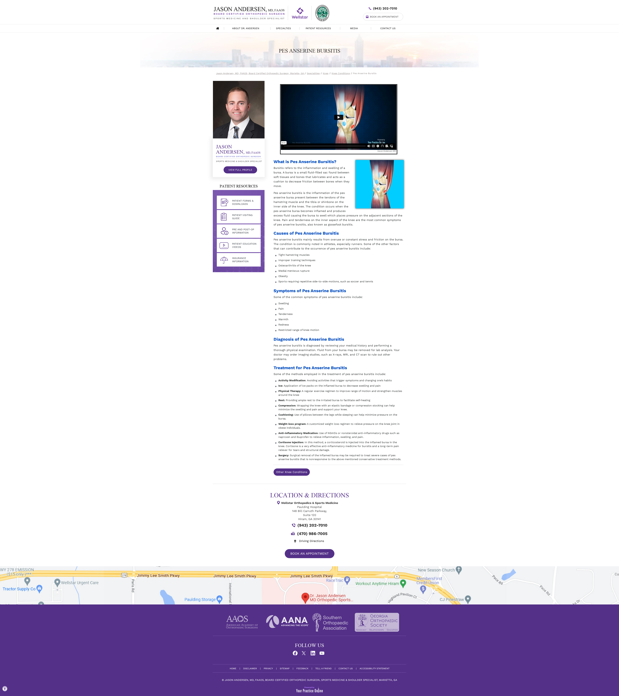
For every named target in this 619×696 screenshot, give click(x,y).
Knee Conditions (341, 73)
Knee (325, 73)
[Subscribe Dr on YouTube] (322, 654)
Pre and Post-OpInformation (243, 231)
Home (217, 28)
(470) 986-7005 (312, 533)
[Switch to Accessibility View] (5, 689)
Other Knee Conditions (291, 472)
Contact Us (388, 28)
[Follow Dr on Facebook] (296, 654)
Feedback (302, 668)
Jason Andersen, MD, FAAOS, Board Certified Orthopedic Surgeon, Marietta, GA (260, 73)
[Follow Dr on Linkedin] (313, 654)
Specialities (313, 73)
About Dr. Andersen (245, 28)
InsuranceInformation (240, 260)
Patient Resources (318, 28)
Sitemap (285, 668)
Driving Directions (311, 541)
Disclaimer (250, 668)
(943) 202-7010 (385, 8)
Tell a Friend (323, 668)
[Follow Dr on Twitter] (305, 654)
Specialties (283, 28)
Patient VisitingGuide (242, 217)
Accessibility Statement (374, 668)
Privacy (268, 668)
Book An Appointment (384, 16)
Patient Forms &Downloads (242, 202)
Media (354, 28)
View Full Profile (240, 169)
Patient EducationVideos (244, 245)
